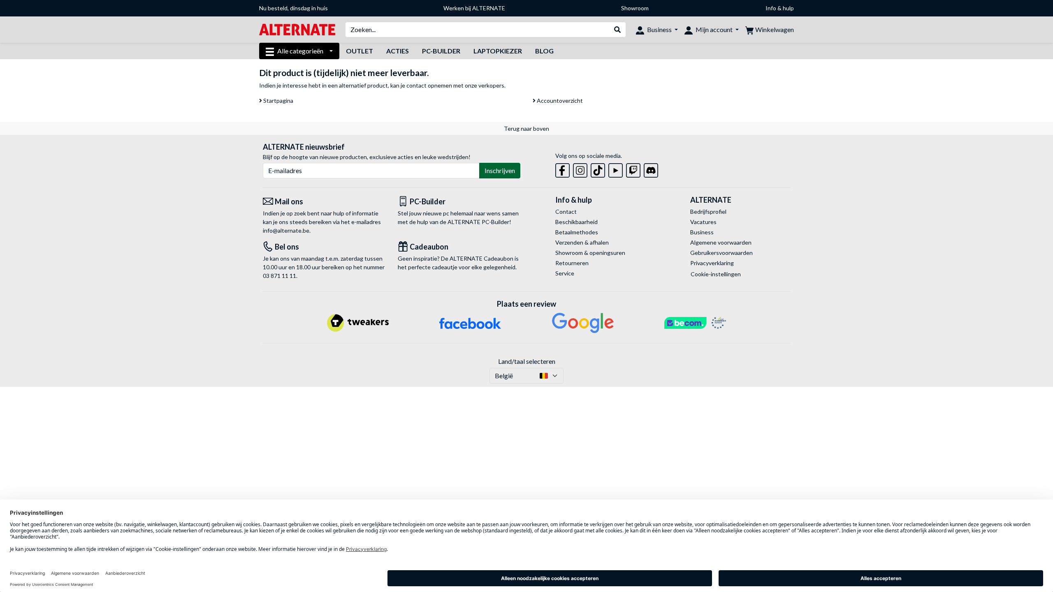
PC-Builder (441, 51)
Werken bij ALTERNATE (474, 8)
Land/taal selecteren (526, 361)
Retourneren (572, 262)
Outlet (359, 51)
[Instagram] (580, 168)
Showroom (635, 8)
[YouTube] (615, 168)
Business (702, 232)
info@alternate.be (286, 230)
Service (564, 273)
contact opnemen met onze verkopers (455, 85)
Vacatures (703, 221)
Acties (397, 51)
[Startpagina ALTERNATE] (297, 29)
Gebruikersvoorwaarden (721, 252)
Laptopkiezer (497, 51)
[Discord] (651, 168)
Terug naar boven (526, 128)
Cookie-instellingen (716, 274)
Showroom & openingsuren (590, 252)
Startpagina (277, 100)
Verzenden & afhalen (582, 242)
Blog (544, 51)
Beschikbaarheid (576, 221)
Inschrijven (500, 170)
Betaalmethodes (576, 232)
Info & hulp (779, 8)
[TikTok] (598, 168)
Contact (566, 211)
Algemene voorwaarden (720, 242)
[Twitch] (633, 168)
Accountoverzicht (559, 100)
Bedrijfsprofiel (708, 211)
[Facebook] (562, 168)
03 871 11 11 (279, 275)
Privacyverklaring (712, 262)
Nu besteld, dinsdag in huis (293, 8)
